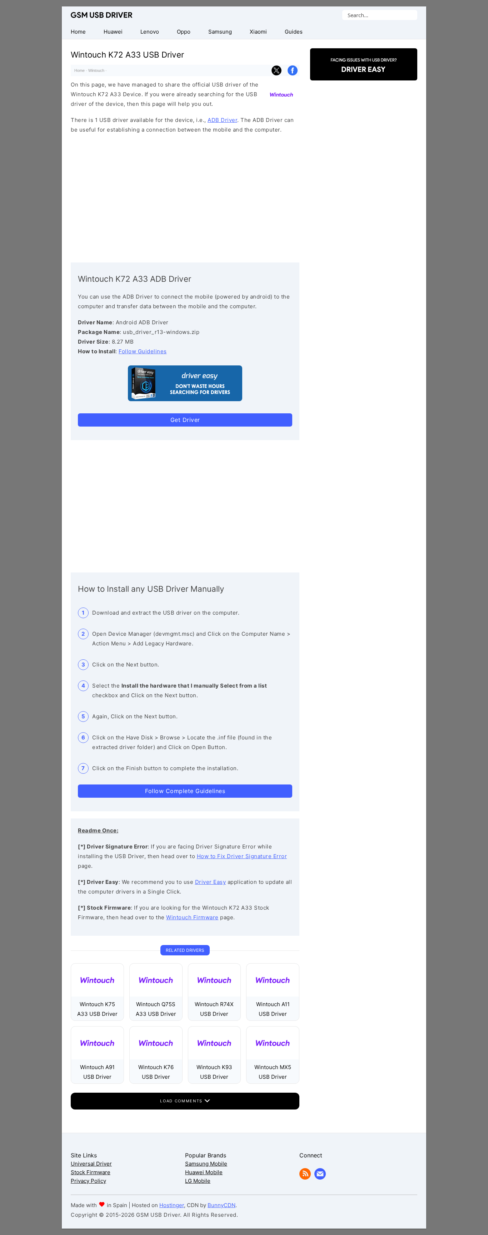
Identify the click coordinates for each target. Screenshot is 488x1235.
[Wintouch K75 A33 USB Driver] (97, 994)
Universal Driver (91, 1163)
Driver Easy (210, 882)
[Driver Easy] (363, 74)
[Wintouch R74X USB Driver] (214, 994)
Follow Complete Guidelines (185, 790)
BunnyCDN (221, 1205)
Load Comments (182, 1100)
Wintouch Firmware (192, 917)
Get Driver (185, 419)
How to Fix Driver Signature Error (242, 856)
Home (79, 70)
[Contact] (320, 1177)
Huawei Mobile (204, 1172)
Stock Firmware (90, 1172)
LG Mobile (197, 1180)
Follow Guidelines (143, 351)
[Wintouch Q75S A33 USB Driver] (156, 994)
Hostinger (171, 1205)
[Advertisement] (185, 196)
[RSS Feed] (305, 1177)
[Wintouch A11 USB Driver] (273, 994)
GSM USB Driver (102, 15)
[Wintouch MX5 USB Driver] (273, 1057)
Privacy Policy (88, 1180)
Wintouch (96, 70)
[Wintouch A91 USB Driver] (97, 1057)
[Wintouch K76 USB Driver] (156, 1057)
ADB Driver (222, 120)
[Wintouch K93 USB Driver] (214, 1057)
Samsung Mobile (206, 1163)
